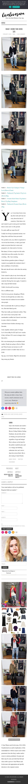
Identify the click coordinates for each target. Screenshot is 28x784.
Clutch (11, 190)
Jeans (20, 204)
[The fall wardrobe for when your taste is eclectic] (14, 620)
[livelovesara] (14, 15)
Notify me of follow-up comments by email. (13, 526)
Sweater (9, 198)
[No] (26, 4)
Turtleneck (10, 193)
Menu (3, 23)
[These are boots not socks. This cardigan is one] (14, 698)
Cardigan (16, 187)
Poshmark (8, 573)
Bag (7, 196)
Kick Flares (15, 198)
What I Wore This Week (13, 414)
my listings (11, 571)
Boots (7, 190)
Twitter (20, 459)
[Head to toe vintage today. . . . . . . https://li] (14, 672)
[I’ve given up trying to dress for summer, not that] (14, 724)
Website (3, 517)
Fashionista (10, 782)
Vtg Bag (8, 201)
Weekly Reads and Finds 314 (8, 475)
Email (3, 511)
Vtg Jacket (17, 193)
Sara (14, 34)
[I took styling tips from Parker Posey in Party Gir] (14, 594)
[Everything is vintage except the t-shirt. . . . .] (14, 646)
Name (3, 505)
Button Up (10, 187)
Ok (10, 6)
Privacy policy (16, 6)
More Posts (12, 459)
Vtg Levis (23, 193)
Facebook (12, 462)
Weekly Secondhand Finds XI (18, 476)
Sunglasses (14, 201)
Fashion (5, 414)
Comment (4, 492)
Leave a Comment (21, 34)
